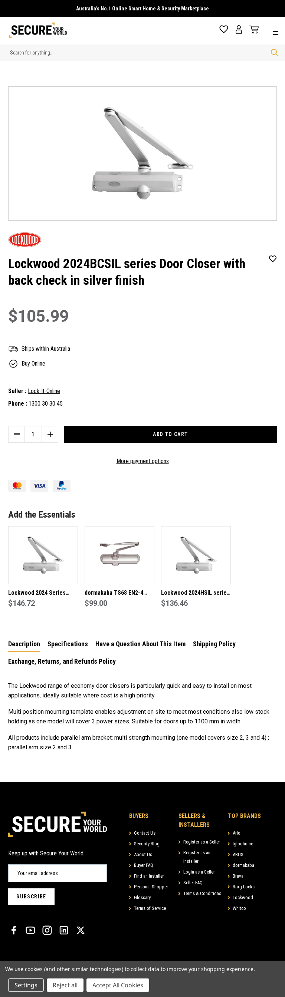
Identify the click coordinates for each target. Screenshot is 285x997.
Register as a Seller (201, 842)
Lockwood (243, 897)
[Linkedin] (63, 930)
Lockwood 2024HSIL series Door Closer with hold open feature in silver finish (195, 593)
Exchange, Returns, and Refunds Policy (62, 661)
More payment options (143, 461)
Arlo (236, 833)
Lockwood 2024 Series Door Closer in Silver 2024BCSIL (37, 593)
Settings (25, 985)
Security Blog (147, 843)
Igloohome (243, 843)
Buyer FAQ (143, 865)
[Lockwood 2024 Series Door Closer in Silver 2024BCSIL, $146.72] (43, 555)
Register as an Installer (196, 857)
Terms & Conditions (202, 893)
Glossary (142, 897)
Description (24, 644)
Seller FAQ (193, 882)
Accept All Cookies (117, 985)
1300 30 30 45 (46, 403)
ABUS (238, 854)
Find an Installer (149, 876)
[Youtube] (30, 930)
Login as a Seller (199, 872)
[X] (80, 930)
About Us (143, 854)
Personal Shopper (151, 886)
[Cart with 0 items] (252, 30)
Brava (238, 876)
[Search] (274, 52)
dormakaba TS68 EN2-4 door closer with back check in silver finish (114, 593)
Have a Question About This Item (140, 644)
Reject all (65, 985)
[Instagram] (47, 930)
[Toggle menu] (277, 32)
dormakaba (243, 865)
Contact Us (144, 833)
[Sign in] (239, 29)
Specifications (68, 644)
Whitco (239, 908)
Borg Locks (244, 886)
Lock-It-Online (44, 390)
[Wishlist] (224, 29)
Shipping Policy (214, 644)
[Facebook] (13, 930)
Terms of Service (150, 908)
